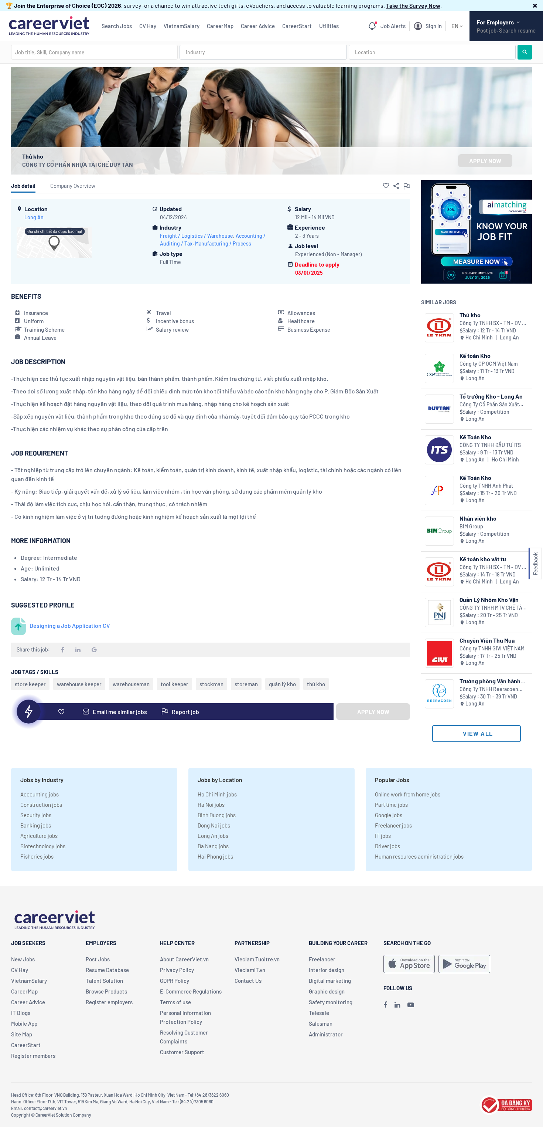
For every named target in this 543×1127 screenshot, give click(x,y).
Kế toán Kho (475, 355)
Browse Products (106, 991)
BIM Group (471, 526)
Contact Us (248, 980)
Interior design (326, 970)
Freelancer (322, 959)
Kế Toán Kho (475, 436)
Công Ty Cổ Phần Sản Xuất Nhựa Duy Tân (489, 404)
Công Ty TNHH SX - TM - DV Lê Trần (494, 323)
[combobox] (94, 52)
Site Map (21, 1034)
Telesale (319, 1012)
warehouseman (131, 684)
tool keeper (174, 684)
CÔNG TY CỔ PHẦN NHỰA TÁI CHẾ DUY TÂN (77, 164)
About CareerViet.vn (184, 959)
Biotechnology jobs (42, 846)
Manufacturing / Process (223, 243)
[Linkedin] (397, 1005)
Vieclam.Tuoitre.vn (257, 959)
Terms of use (175, 1002)
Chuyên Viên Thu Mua (487, 640)
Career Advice (258, 26)
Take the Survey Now (413, 5)
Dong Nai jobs (214, 825)
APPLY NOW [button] (485, 160)
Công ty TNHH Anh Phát (486, 486)
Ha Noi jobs (211, 804)
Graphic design (327, 991)
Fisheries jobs (37, 856)
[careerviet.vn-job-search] (409, 964)
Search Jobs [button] (117, 26)
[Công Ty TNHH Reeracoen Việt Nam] (439, 694)
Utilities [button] (329, 26)
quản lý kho (282, 684)
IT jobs (383, 835)
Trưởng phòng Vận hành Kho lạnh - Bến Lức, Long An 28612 (492, 680)
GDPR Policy (174, 980)
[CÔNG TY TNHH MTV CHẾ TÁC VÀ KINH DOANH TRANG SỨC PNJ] (439, 612)
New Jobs (23, 959)
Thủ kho (470, 314)
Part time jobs (391, 804)
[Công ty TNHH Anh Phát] (439, 490)
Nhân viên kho (478, 518)
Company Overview (72, 185)
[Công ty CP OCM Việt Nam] (439, 368)
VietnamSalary (181, 26)
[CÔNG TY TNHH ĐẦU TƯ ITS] (439, 450)
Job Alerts (393, 26)
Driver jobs (387, 846)
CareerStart (297, 26)
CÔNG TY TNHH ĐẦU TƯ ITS (490, 445)
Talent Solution (104, 980)
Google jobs (388, 815)
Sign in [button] (434, 26)
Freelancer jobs (393, 825)
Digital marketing (330, 980)
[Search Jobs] (525, 52)
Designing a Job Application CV (70, 625)
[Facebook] (385, 1005)
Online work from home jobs (407, 794)
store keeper (30, 684)
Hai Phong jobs (215, 856)
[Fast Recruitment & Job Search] (49, 24)
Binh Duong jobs (217, 815)
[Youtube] (410, 1005)
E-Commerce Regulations (191, 991)
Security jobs (35, 815)
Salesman (320, 1023)
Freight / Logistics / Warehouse (196, 236)
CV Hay (147, 26)
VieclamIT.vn (250, 970)
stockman (211, 684)
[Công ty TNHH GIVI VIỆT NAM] (439, 653)
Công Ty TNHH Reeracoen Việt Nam (489, 689)
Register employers (109, 1002)
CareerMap (220, 26)
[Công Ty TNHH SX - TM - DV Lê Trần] (439, 328)
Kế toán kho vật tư (483, 558)
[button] (535, 5)
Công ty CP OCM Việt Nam (489, 364)
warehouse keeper (79, 684)
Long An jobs (213, 835)
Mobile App (24, 1023)
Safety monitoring (330, 1002)
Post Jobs (98, 959)
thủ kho (316, 684)
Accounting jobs (39, 794)
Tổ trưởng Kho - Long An (491, 396)
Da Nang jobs (213, 846)
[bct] (505, 1103)
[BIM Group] (439, 531)
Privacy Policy (177, 970)
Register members (33, 1055)
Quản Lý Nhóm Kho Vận (489, 599)
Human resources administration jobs (419, 856)
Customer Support (182, 1052)
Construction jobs (41, 804)
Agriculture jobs (39, 835)
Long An (34, 217)
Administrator (326, 1034)
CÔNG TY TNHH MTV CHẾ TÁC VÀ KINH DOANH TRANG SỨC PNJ (493, 608)
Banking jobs (35, 825)
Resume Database (107, 970)
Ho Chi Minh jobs (217, 794)
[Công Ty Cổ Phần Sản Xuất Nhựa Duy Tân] (439, 409)
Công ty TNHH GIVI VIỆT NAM (492, 648)
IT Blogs (20, 1012)
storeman (246, 684)
